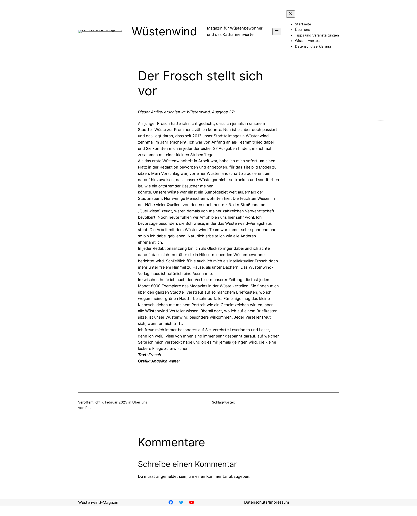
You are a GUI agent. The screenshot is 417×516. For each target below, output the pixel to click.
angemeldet (167, 476)
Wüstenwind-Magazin (98, 502)
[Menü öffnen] (276, 31)
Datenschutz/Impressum (266, 502)
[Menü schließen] (290, 14)
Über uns (139, 402)
